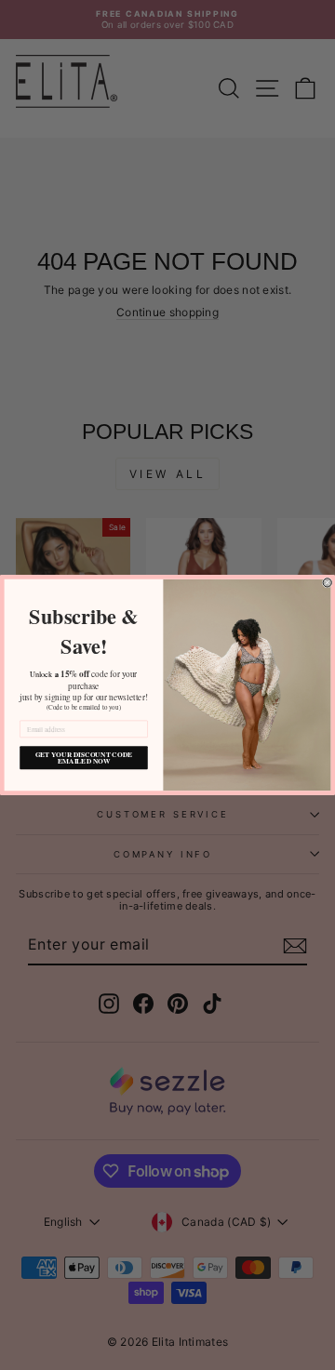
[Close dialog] (327, 583)
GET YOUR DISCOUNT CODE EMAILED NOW (83, 758)
